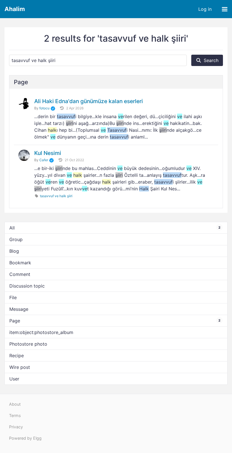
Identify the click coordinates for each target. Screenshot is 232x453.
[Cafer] (24, 155)
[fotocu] (24, 103)
